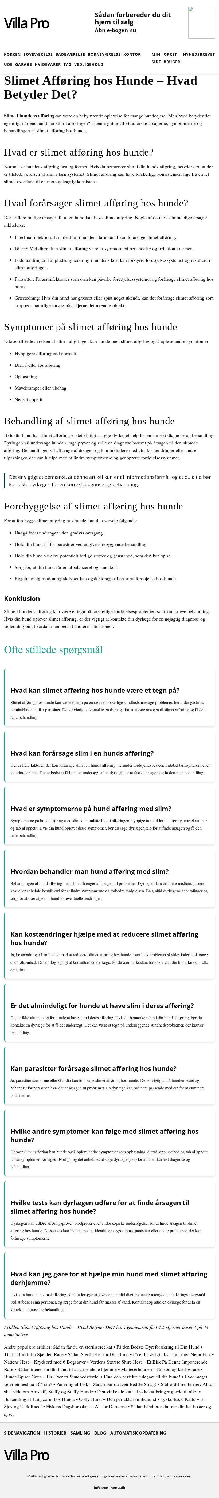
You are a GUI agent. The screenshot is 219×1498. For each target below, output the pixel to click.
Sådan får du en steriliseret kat (82, 1347)
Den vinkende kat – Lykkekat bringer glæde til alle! (147, 1391)
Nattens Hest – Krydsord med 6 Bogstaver (45, 1361)
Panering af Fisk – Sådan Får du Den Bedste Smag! (106, 1384)
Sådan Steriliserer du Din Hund (98, 1354)
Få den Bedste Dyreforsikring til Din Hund (158, 1347)
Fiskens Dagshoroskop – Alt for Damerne (86, 1406)
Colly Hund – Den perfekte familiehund (117, 1399)
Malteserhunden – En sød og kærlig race (160, 1369)
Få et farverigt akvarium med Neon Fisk (172, 1354)
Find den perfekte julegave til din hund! (142, 1376)
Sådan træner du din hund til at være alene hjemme (67, 1369)
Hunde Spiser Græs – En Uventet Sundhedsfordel (52, 1376)
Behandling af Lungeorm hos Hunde (39, 1399)
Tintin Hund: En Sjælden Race (34, 1354)
